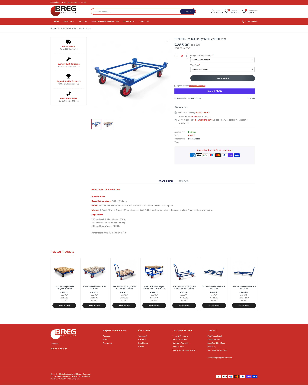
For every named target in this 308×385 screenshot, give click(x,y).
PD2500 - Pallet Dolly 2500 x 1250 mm (214, 288)
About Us (83, 21)
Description (166, 181)
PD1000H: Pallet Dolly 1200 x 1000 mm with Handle (184, 288)
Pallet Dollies (194, 139)
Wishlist (141, 347)
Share (252, 98)
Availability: (179, 132)
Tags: (176, 142)
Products (68, 21)
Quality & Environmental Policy (185, 350)
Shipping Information (181, 343)
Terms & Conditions (180, 336)
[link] (74, 262)
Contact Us (144, 21)
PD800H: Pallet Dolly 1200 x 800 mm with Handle (124, 288)
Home (56, 21)
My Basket (142, 340)
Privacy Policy (178, 347)
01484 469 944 (251, 21)
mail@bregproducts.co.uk (222, 358)
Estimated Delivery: (187, 112)
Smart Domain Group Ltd (69, 379)
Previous (57, 284)
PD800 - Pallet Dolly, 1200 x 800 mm (94, 288)
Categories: (179, 139)
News (105, 340)
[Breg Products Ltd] (63, 11)
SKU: (176, 135)
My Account (142, 336)
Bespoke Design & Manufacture (105, 21)
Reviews (183, 181)
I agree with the (191, 86)
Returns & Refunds (180, 340)
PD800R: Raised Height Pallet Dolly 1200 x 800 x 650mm (154, 288)
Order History (143, 343)
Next (251, 284)
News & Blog (128, 21)
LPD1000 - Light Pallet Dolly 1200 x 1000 (64, 288)
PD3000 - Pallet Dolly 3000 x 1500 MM (244, 288)
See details (81, 2)
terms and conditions (197, 86)
